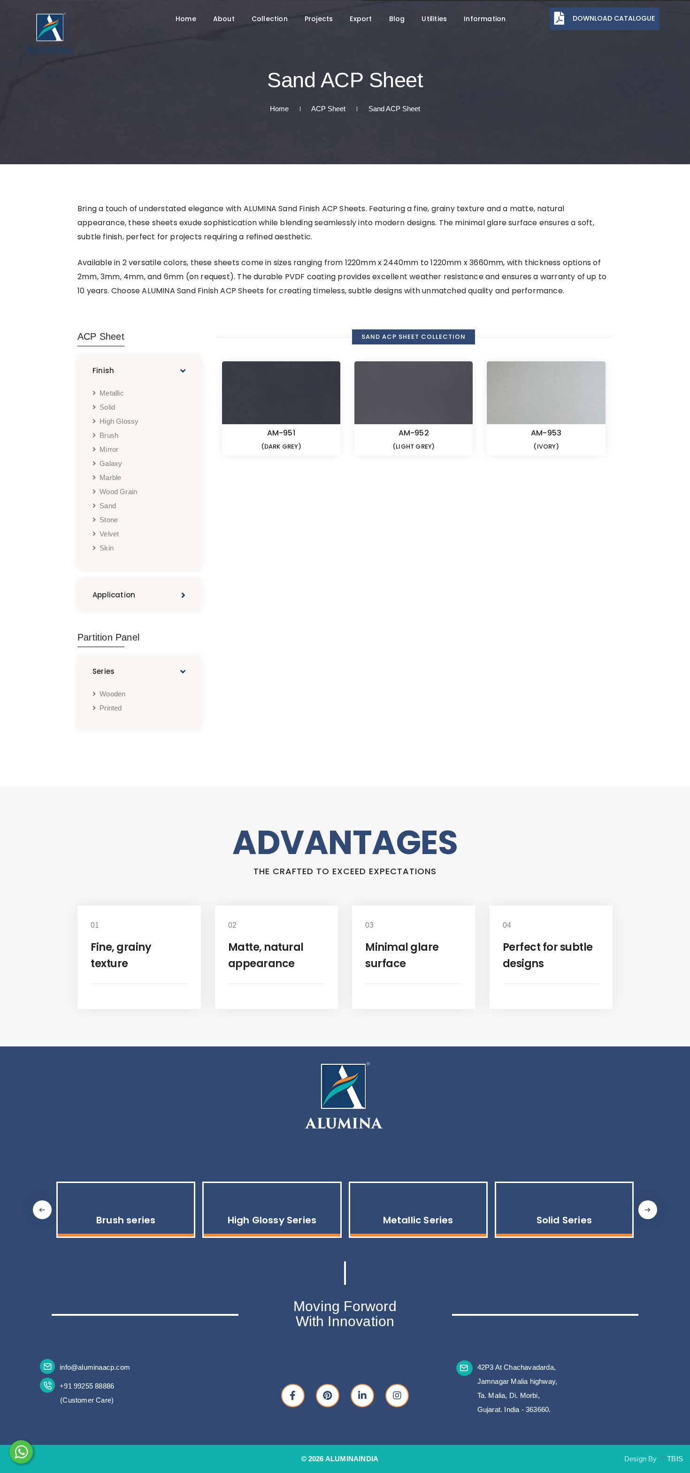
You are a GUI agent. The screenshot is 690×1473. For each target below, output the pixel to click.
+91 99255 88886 (87, 1386)
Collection (270, 18)
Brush (109, 435)
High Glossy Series (272, 1220)
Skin (107, 548)
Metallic (112, 393)
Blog (397, 18)
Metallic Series (418, 1220)
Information (485, 18)
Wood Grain (118, 492)
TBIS (675, 1459)
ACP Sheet (328, 109)
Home (186, 18)
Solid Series (564, 1220)
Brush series (125, 1220)
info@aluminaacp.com (95, 1367)
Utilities (434, 18)
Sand (108, 506)
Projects (319, 18)
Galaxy (111, 463)
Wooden (112, 694)
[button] (647, 1209)
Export (361, 18)
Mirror (109, 449)
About (224, 18)
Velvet (109, 534)
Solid (107, 407)
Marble (110, 477)
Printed (111, 708)
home (279, 109)
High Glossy (119, 421)
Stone (109, 520)
